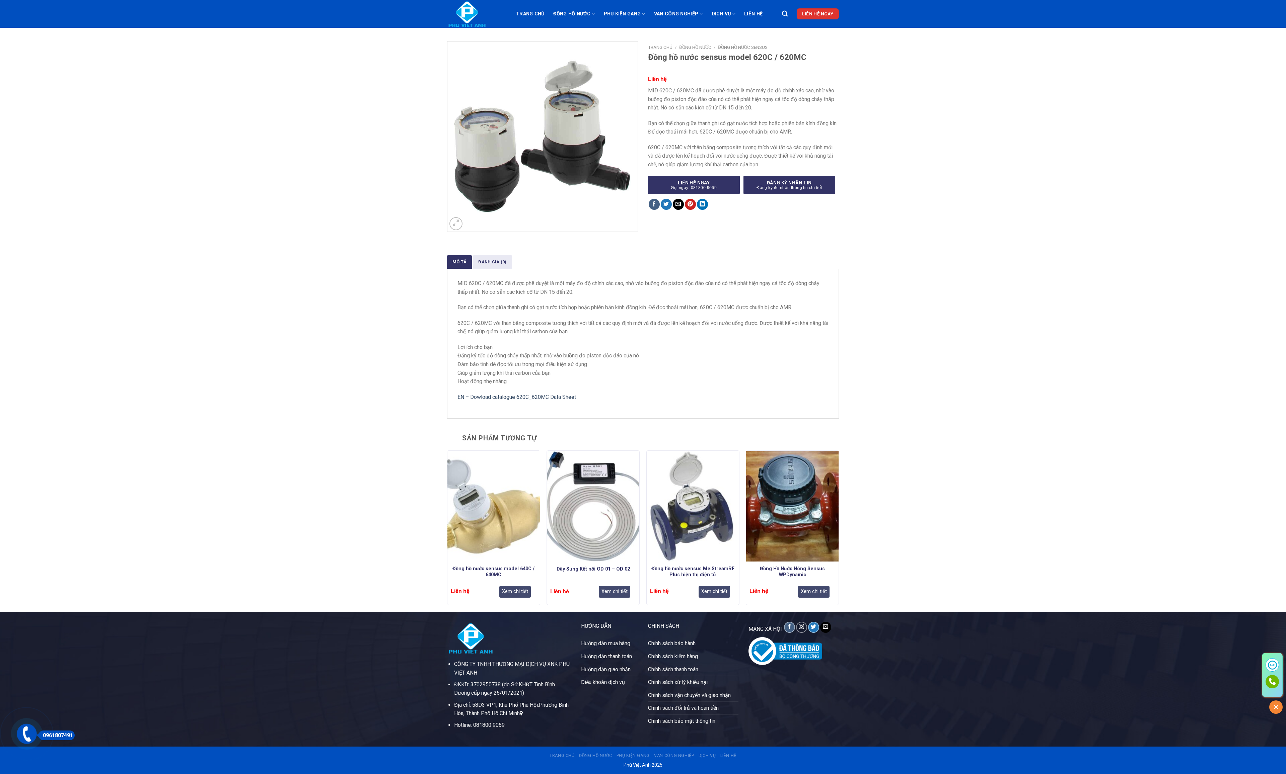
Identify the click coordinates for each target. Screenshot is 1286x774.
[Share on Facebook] (654, 204)
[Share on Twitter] (666, 204)
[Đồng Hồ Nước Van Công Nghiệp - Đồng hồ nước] (476, 14)
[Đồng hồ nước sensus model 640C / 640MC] (493, 506)
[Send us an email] (825, 627)
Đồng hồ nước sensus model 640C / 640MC (493, 572)
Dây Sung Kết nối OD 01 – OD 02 (593, 569)
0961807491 (58, 735)
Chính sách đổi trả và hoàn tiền (683, 708)
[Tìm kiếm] (785, 14)
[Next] (839, 530)
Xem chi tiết (515, 591)
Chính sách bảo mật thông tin (681, 721)
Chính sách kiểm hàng (673, 656)
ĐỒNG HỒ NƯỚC (571, 14)
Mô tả (459, 261)
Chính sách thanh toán (673, 669)
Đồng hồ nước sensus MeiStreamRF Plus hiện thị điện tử (692, 572)
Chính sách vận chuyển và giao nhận (689, 695)
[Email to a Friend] (678, 204)
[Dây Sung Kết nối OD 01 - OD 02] (593, 506)
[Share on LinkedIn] (702, 204)
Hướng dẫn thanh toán (606, 656)
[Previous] (447, 530)
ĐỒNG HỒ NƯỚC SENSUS (743, 47)
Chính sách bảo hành (672, 643)
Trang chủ (530, 14)
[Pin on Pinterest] (690, 204)
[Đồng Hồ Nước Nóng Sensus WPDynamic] (792, 506)
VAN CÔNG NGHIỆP (676, 14)
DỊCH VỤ (721, 14)
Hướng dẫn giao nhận (606, 669)
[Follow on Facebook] (789, 627)
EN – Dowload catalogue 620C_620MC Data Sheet (516, 397)
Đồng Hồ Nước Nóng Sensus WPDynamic (792, 572)
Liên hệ (753, 14)
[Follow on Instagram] (801, 627)
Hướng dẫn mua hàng (605, 643)
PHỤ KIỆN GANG (622, 14)
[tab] (459, 261)
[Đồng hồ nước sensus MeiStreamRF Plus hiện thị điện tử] (693, 506)
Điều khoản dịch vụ (603, 682)
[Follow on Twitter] (813, 627)
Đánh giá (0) (492, 261)
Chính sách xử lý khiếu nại (678, 682)
